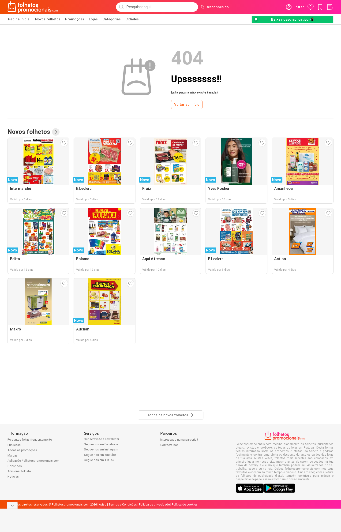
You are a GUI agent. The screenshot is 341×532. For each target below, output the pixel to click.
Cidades (132, 19)
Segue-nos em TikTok (99, 460)
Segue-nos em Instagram (101, 449)
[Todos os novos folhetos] (56, 132)
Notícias (13, 476)
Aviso (102, 504)
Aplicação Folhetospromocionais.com (33, 460)
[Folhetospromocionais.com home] (32, 7)
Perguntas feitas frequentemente (29, 439)
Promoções (74, 19)
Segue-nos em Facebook (101, 444)
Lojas (93, 19)
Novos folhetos (47, 19)
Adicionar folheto (19, 471)
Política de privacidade (154, 504)
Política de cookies (185, 504)
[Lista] (330, 7)
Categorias (111, 19)
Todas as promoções (22, 450)
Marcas (12, 455)
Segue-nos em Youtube (100, 455)
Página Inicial (19, 19)
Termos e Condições (123, 504)
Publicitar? (14, 445)
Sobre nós (14, 466)
